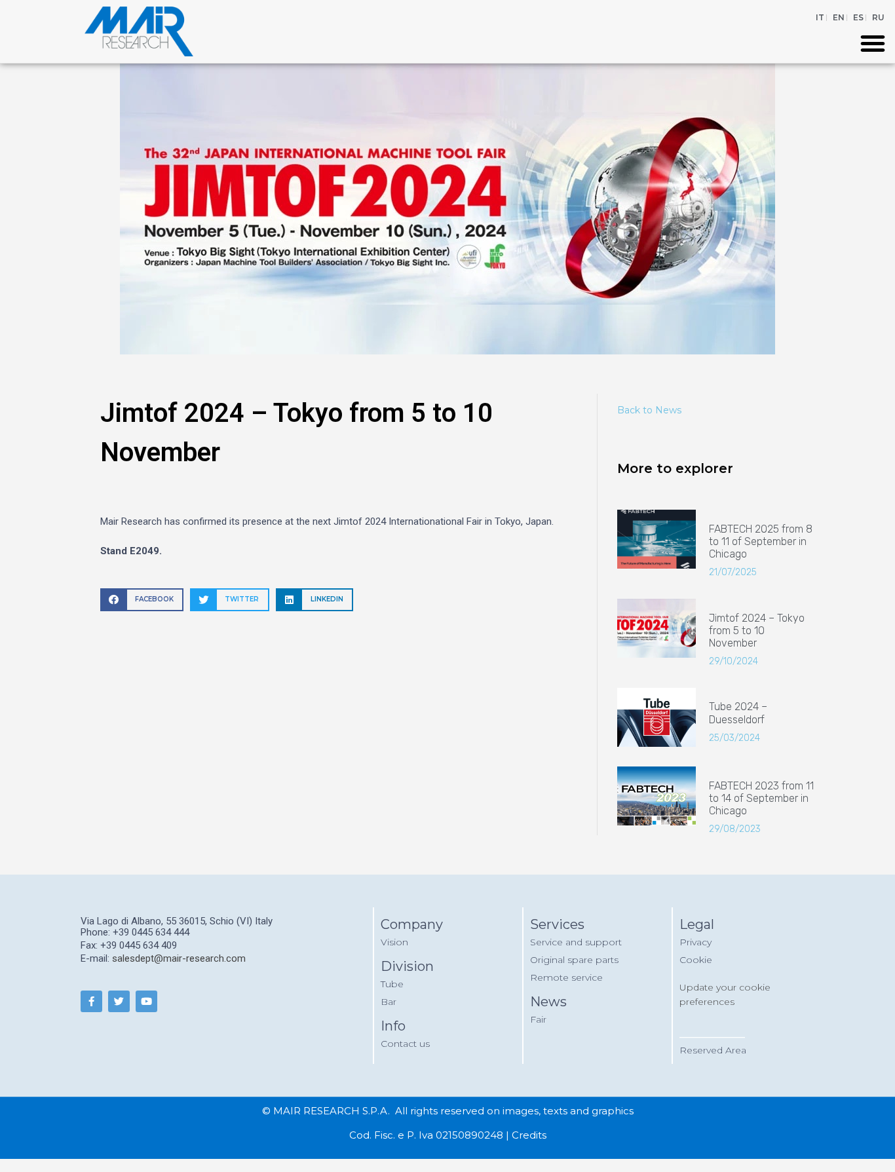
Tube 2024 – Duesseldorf (738, 712)
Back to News (649, 410)
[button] (872, 43)
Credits (529, 1135)
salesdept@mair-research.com (179, 958)
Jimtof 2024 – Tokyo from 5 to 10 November (757, 630)
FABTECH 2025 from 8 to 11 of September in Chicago (760, 541)
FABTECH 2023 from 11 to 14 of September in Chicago (761, 798)
